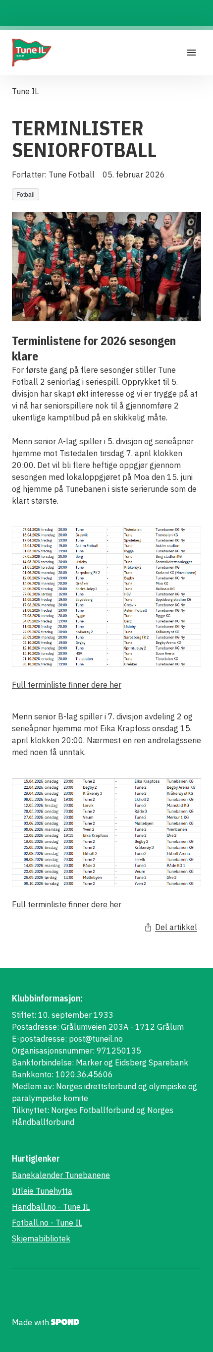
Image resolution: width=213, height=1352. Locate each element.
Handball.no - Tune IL (51, 1207)
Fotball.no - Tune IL (47, 1223)
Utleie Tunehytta (42, 1191)
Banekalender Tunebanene (61, 1175)
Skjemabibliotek (41, 1238)
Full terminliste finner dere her (66, 685)
